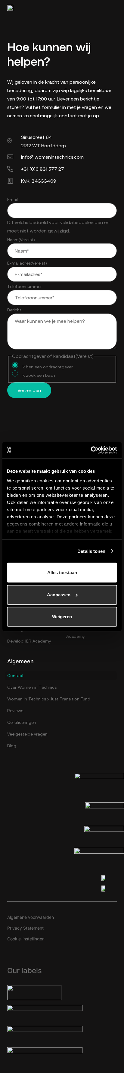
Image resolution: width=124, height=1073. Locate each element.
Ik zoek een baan (38, 375)
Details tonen (91, 550)
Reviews (15, 710)
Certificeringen (21, 722)
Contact (15, 675)
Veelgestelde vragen (27, 734)
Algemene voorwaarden (30, 917)
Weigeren (62, 616)
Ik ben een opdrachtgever (47, 366)
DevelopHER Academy (29, 641)
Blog (11, 745)
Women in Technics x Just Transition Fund (48, 699)
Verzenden (29, 390)
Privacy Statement (25, 928)
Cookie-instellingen (26, 938)
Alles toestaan (62, 572)
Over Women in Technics (32, 687)
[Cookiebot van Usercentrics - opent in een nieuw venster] (90, 450)
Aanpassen (58, 594)
